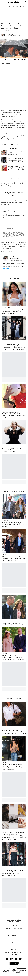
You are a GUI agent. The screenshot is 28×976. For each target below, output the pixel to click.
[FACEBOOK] (10, 258)
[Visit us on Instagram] (11, 959)
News (19, 35)
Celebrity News (12, 20)
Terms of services (17, 232)
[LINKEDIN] (14, 258)
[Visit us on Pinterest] (20, 959)
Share (5, 59)
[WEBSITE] (16, 258)
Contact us (14, 932)
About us (14, 949)
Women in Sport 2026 (13, 7)
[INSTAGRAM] (12, 258)
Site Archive (14, 925)
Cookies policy (14, 945)
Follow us (17, 59)
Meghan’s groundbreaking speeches (10, 123)
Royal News (22, 20)
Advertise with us (14, 939)
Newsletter (24, 59)
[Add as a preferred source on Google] (14, 963)
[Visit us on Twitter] (7, 959)
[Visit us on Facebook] (16, 959)
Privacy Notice (18, 233)
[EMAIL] (18, 258)
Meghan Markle (10, 139)
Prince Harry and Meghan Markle (9, 110)
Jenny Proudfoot (9, 34)
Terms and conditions (14, 935)
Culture (3, 20)
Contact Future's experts (14, 928)
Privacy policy (14, 942)
